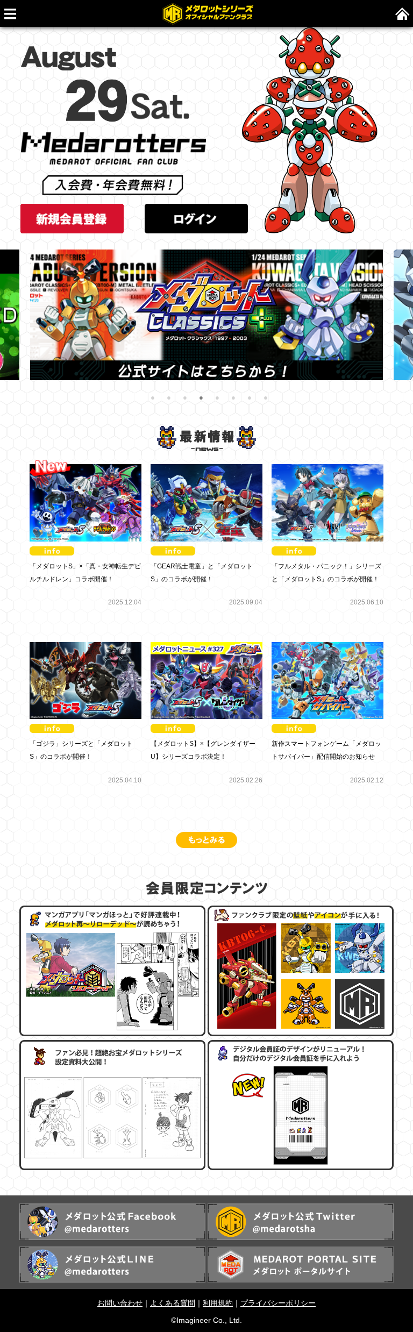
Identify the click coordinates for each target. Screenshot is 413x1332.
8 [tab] (266, 398)
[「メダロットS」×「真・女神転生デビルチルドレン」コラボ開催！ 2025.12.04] (86, 467)
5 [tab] (217, 398)
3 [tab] (185, 398)
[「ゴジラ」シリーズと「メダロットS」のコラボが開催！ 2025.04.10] (86, 644)
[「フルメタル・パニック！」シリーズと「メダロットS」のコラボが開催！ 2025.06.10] (327, 467)
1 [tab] (153, 398)
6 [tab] (233, 398)
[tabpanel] (206, 315)
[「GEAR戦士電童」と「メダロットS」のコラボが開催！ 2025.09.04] (207, 467)
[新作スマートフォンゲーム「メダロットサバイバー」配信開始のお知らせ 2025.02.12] (327, 644)
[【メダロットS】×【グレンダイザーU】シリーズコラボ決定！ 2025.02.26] (207, 644)
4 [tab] (201, 398)
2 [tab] (169, 398)
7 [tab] (249, 398)
